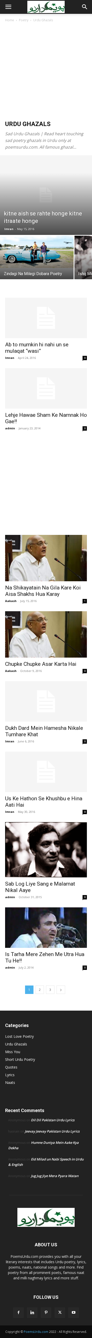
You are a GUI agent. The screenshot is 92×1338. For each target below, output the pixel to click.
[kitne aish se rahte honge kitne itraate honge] (46, 195)
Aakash (11, 601)
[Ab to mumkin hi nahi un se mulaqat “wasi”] (46, 318)
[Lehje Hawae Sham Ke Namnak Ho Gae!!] (46, 388)
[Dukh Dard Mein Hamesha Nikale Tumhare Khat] (46, 701)
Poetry (23, 20)
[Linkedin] (32, 1313)
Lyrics (10, 1074)
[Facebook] (18, 1313)
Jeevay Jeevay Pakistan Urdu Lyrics (52, 1131)
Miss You (12, 1051)
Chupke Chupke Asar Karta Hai (40, 664)
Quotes (11, 1067)
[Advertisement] (46, 72)
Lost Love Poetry (19, 1036)
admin (10, 428)
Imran (9, 229)
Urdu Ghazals (16, 1044)
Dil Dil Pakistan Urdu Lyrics (52, 1120)
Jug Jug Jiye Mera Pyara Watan (54, 1176)
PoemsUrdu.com (36, 1332)
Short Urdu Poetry (20, 1059)
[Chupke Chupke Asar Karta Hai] (46, 634)
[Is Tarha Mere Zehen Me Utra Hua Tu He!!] (46, 927)
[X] (60, 1313)
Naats (10, 1082)
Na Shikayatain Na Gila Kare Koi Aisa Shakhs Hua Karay (43, 591)
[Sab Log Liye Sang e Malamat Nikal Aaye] (46, 849)
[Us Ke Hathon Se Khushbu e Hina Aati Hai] (46, 772)
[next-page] (60, 990)
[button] (8, 7)
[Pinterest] (46, 1313)
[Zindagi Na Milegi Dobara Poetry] (37, 252)
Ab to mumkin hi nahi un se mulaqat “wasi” (36, 347)
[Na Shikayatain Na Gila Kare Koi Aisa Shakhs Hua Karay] (46, 558)
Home (9, 20)
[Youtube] (73, 1313)
